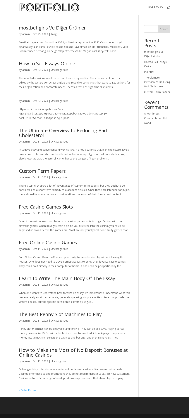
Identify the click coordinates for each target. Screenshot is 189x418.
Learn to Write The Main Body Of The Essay (67, 278)
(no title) (149, 72)
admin (26, 34)
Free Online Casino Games (48, 242)
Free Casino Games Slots (46, 206)
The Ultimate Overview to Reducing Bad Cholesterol (63, 132)
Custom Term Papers (42, 171)
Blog (53, 34)
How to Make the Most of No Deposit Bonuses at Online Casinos (73, 352)
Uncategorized (59, 70)
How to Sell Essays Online (47, 63)
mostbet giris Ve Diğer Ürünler (52, 27)
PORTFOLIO (155, 7)
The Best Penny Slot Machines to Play (60, 314)
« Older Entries (27, 390)
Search (164, 29)
